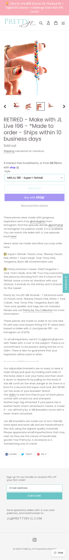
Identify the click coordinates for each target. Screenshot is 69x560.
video (12, 394)
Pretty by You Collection (38, 310)
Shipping (9, 151)
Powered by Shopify (45, 548)
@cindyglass (38, 221)
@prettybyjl (55, 225)
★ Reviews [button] (66, 283)
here (13, 236)
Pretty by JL (28, 548)
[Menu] (63, 22)
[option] (17, 106)
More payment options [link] (34, 205)
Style (7, 171)
